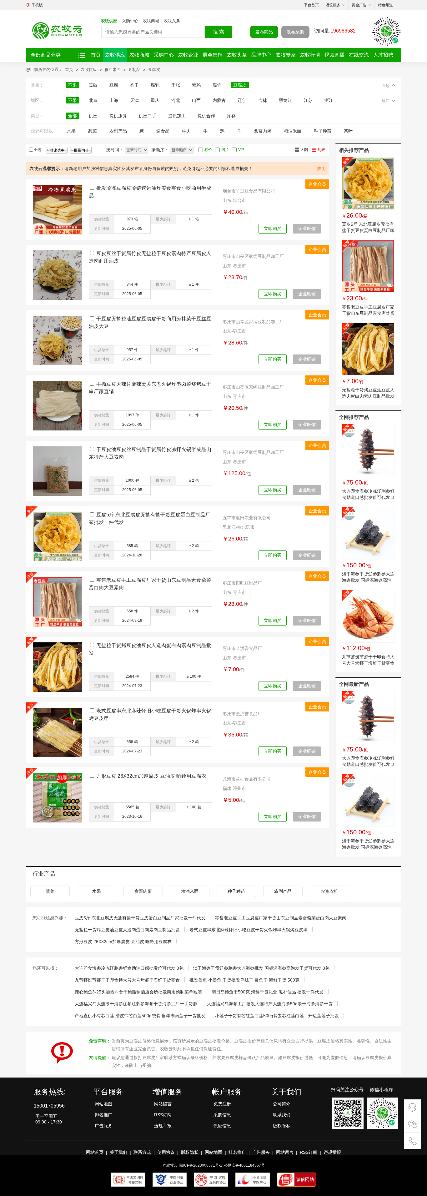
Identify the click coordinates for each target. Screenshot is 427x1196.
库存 (231, 115)
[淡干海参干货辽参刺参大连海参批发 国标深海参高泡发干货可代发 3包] (368, 533)
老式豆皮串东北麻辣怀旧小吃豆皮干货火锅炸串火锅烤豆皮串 (248, 929)
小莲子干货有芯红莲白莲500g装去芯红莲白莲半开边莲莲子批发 (277, 1015)
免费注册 (222, 1103)
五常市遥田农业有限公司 (247, 517)
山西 (196, 100)
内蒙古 (219, 100)
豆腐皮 (154, 69)
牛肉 (186, 130)
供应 (93, 115)
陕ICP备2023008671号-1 (200, 1165)
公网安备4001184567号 (244, 1165)
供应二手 (147, 115)
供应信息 (222, 1125)
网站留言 (163, 1103)
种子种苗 (322, 130)
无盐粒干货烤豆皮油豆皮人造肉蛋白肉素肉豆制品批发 (127, 929)
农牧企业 (188, 55)
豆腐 (113, 85)
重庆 (155, 100)
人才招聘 (383, 55)
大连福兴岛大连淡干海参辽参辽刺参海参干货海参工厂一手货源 (136, 1003)
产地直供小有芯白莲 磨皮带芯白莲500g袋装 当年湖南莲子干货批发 (140, 1015)
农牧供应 (109, 20)
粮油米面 (112, 69)
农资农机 (329, 891)
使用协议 (166, 1152)
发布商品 (264, 31)
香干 (134, 85)
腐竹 (217, 85)
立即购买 (272, 228)
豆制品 (134, 69)
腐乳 (155, 85)
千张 (175, 85)
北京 (93, 100)
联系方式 (142, 1152)
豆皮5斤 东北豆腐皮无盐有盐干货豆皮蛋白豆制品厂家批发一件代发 (368, 230)
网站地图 (103, 1103)
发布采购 (295, 31)
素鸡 (196, 85)
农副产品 (118, 130)
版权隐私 (281, 1125)
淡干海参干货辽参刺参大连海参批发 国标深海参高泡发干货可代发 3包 (368, 580)
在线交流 (359, 55)
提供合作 (206, 115)
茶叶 (348, 130)
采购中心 (130, 20)
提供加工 (177, 115)
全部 (72, 115)
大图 (304, 150)
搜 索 (218, 31)
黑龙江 (285, 100)
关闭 (321, 168)
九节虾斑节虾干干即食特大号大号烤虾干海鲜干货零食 (127, 979)
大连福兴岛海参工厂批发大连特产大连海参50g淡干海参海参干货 (270, 1003)
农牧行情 (310, 55)
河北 (175, 100)
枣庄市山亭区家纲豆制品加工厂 (253, 256)
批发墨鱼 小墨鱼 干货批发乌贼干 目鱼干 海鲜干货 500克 (244, 979)
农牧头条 (172, 20)
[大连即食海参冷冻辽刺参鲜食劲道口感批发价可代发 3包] (368, 450)
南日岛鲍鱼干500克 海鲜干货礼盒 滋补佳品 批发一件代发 (268, 991)
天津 (134, 100)
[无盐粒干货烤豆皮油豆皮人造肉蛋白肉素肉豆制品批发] (368, 349)
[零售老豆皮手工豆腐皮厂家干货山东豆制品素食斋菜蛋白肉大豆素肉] (368, 266)
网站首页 (94, 1152)
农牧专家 (286, 55)
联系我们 (281, 1114)
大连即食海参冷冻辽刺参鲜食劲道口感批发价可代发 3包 (368, 497)
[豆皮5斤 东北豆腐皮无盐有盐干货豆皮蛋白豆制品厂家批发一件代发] (368, 183)
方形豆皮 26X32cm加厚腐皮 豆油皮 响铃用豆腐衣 (151, 776)
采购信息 (222, 1114)
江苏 (308, 100)
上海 (113, 100)
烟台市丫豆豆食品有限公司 (249, 190)
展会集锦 (213, 55)
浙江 (328, 100)
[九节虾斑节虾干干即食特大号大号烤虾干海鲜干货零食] (368, 616)
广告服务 (103, 1125)
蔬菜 (92, 130)
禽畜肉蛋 (262, 130)
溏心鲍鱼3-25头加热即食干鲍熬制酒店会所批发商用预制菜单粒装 (138, 991)
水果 (71, 130)
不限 (72, 85)
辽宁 (242, 100)
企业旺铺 (307, 228)
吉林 (262, 100)
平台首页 (311, 5)
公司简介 (281, 1103)
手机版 (37, 5)
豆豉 (93, 85)
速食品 (162, 130)
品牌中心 (261, 55)
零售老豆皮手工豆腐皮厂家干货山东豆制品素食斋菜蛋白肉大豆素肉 (368, 313)
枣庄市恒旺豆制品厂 (242, 582)
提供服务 (118, 115)
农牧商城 (151, 20)
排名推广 (103, 1114)
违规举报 (163, 1125)
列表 (321, 150)
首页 (96, 55)
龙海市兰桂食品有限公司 (247, 778)
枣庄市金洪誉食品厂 (242, 648)
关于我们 (118, 1152)
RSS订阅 (163, 1114)
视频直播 (334, 55)
